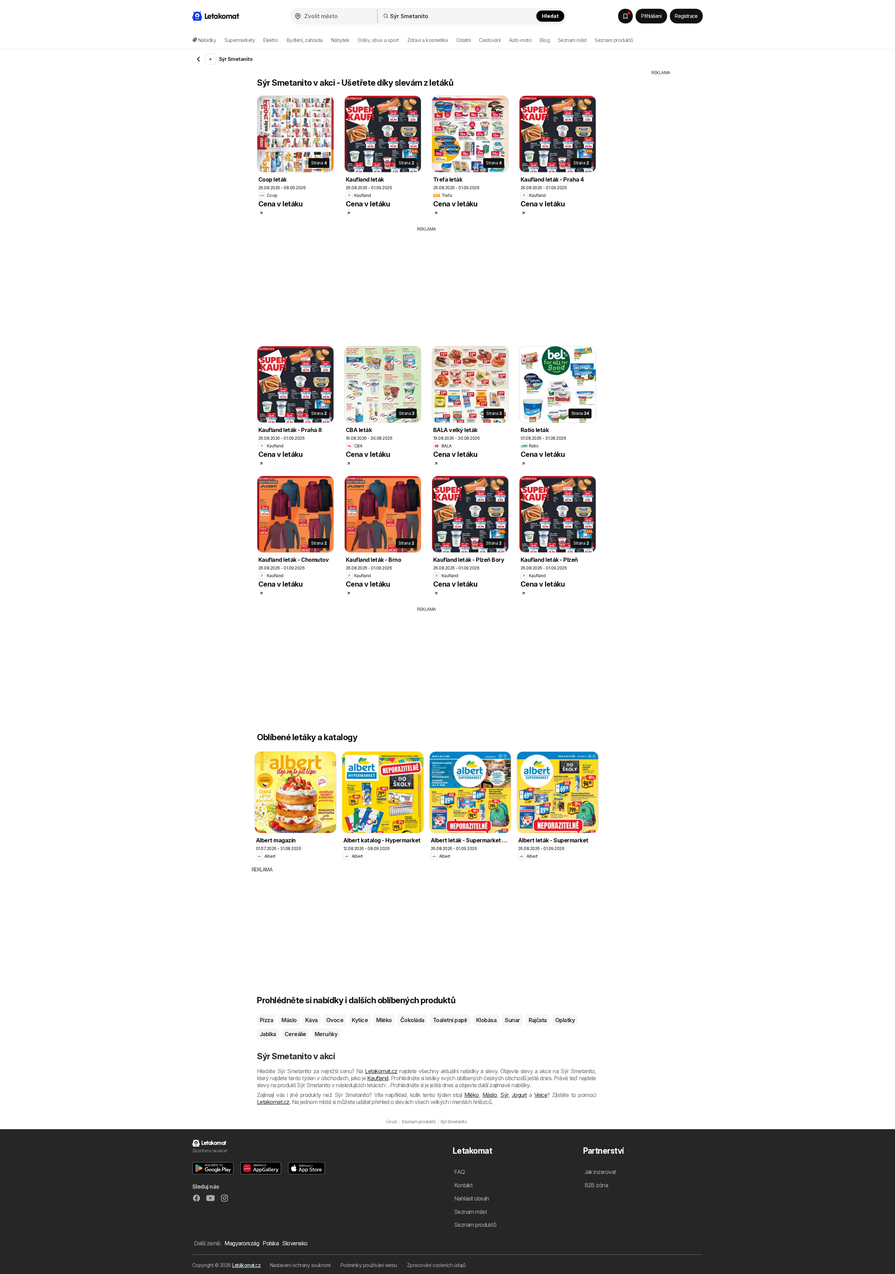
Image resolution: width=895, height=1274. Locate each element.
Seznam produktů (614, 40)
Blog (545, 40)
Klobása (486, 1020)
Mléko (384, 1020)
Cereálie (295, 1034)
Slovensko (294, 1243)
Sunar (512, 1020)
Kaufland (377, 1078)
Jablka (268, 1034)
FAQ (459, 1171)
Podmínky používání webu (369, 1265)
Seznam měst (572, 40)
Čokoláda (412, 1020)
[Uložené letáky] (625, 16)
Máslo (288, 1020)
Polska (271, 1243)
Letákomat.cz (246, 1265)
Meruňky (326, 1034)
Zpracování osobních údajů (436, 1265)
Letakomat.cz (381, 1071)
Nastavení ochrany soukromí (300, 1265)
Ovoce (334, 1020)
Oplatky (565, 1020)
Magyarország (241, 1243)
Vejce (540, 1094)
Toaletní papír (450, 1020)
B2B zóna (596, 1185)
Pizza (266, 1020)
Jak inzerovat (600, 1171)
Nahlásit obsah (471, 1198)
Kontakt (463, 1185)
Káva (311, 1020)
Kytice (360, 1020)
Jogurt (519, 1094)
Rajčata (538, 1020)
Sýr (504, 1094)
